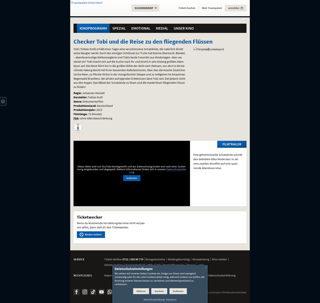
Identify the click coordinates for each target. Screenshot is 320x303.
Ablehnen (141, 291)
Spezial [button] (119, 28)
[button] (3, 101)
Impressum (111, 275)
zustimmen (131, 178)
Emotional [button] (140, 28)
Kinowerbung (200, 259)
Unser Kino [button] (184, 28)
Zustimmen (178, 291)
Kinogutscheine (155, 259)
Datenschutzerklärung (154, 299)
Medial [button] (162, 28)
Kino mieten (219, 259)
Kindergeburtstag (179, 259)
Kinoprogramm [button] (93, 28)
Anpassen (159, 291)
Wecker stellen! (93, 234)
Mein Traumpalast (212, 8)
